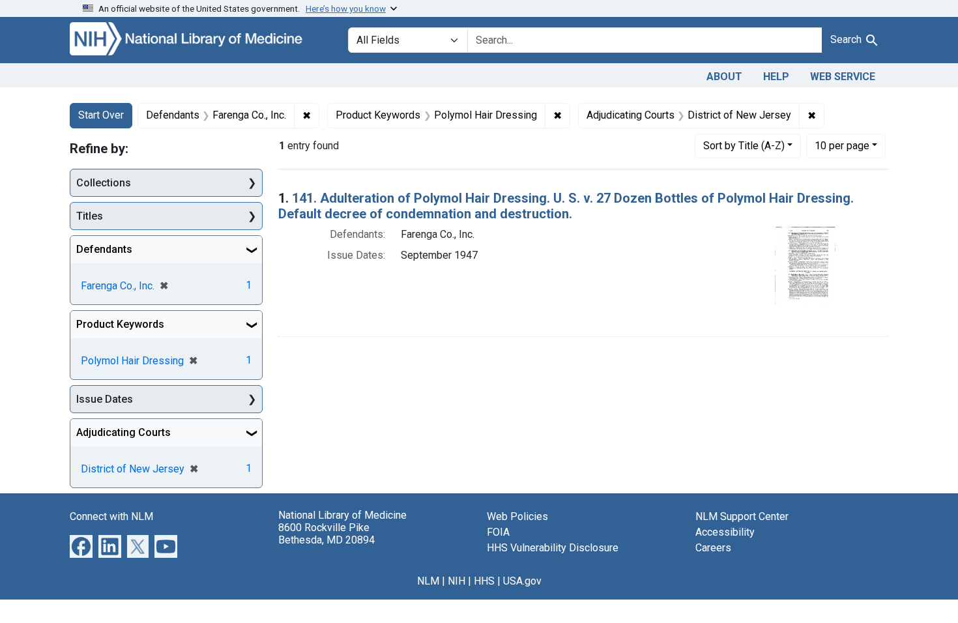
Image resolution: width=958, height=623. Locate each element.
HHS (484, 581)
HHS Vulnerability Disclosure (552, 548)
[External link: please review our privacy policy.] (81, 546)
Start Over (101, 115)
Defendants (104, 249)
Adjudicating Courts (123, 432)
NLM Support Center (742, 516)
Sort (744, 145)
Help (776, 76)
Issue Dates (104, 399)
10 (842, 145)
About (724, 76)
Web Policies (517, 516)
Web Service (842, 76)
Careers (713, 548)
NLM (428, 581)
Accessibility (725, 532)
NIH (456, 581)
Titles (89, 216)
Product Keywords (120, 324)
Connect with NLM (111, 516)
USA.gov (522, 581)
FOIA (498, 532)
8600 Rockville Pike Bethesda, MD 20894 (326, 533)
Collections (103, 183)
